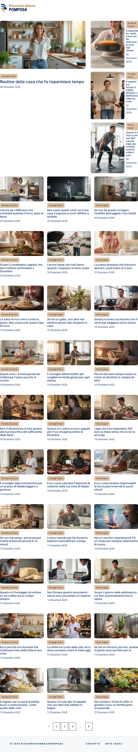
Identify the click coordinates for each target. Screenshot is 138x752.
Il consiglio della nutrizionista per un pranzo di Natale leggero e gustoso (21, 486)
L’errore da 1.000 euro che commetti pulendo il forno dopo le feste (21, 213)
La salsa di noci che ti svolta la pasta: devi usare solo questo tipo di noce (22, 322)
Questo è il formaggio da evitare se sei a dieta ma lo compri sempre (20, 595)
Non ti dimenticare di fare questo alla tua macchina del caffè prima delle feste (21, 432)
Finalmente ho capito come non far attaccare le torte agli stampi (132, 40)
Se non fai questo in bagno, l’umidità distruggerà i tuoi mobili (115, 211)
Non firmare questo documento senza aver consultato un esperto (69, 594)
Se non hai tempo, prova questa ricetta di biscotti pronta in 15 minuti (20, 541)
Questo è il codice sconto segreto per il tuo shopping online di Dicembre (68, 432)
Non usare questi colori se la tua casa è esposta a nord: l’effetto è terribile (68, 213)
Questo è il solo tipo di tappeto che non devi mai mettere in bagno (67, 705)
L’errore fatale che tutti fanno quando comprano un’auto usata (68, 266)
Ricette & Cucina (132, 24)
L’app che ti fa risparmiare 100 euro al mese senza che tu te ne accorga (114, 432)
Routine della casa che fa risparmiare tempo (42, 81)
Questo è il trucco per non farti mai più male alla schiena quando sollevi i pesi (132, 143)
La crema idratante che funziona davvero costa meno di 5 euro (115, 266)
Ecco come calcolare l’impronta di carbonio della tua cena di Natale (68, 484)
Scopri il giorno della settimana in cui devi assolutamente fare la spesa (115, 595)
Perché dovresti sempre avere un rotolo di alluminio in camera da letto (115, 377)
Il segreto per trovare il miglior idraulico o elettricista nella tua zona (132, 91)
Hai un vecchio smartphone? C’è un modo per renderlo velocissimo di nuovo (116, 541)
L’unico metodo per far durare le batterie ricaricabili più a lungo (67, 539)
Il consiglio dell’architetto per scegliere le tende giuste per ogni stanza (68, 377)
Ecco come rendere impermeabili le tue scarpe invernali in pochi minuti (115, 486)
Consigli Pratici (9, 76)
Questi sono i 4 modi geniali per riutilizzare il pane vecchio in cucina (20, 377)
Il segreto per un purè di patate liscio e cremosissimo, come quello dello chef (19, 705)
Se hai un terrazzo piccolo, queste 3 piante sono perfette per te (116, 648)
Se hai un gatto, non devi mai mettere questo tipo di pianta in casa (67, 322)
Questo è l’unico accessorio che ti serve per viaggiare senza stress (115, 321)
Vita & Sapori (131, 126)
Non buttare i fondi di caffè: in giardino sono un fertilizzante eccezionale (113, 705)
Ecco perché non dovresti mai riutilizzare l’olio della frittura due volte (21, 650)
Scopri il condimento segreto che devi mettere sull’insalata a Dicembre (21, 268)
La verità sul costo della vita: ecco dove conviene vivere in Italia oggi (69, 648)
